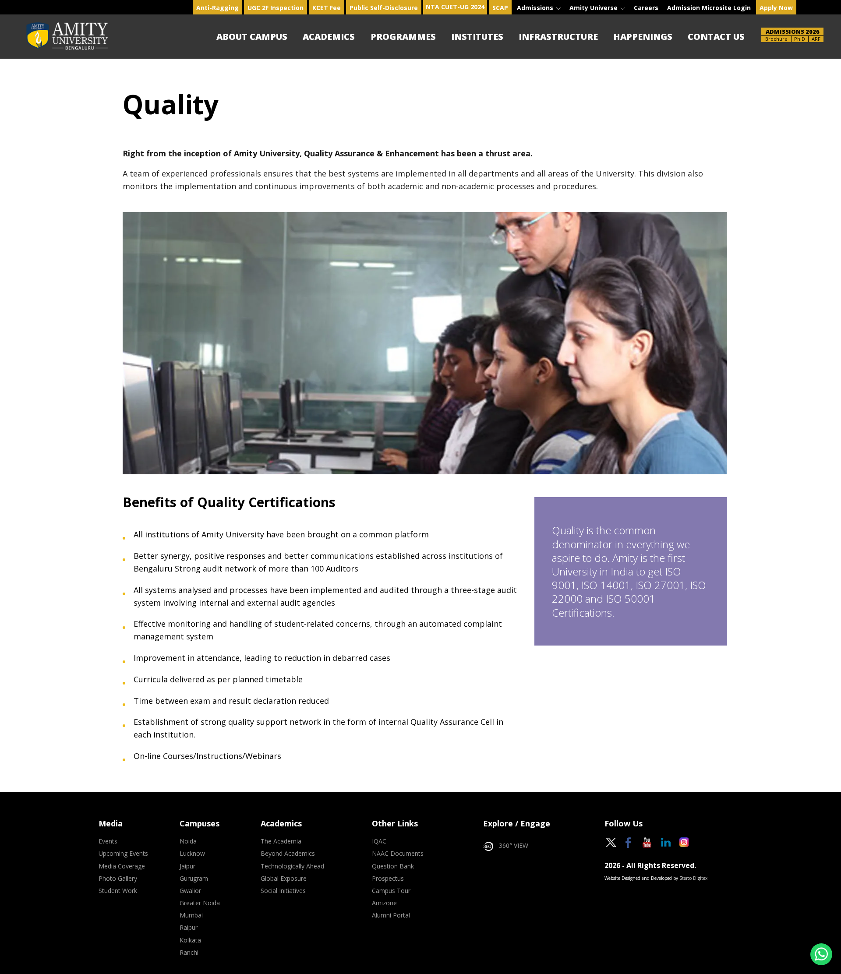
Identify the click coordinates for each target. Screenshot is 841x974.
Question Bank (393, 866)
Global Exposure (284, 878)
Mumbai (191, 915)
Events (108, 841)
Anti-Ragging (217, 8)
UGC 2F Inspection (275, 8)
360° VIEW (513, 846)
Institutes (477, 36)
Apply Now (776, 8)
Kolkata (190, 940)
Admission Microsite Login (709, 8)
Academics (329, 36)
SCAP (500, 8)
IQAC (379, 841)
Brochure (776, 38)
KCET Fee (326, 8)
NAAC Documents (398, 854)
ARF (816, 38)
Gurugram (194, 878)
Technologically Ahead (292, 866)
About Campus (251, 36)
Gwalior (190, 891)
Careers (646, 8)
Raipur (189, 928)
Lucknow (192, 854)
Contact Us (716, 36)
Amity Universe (594, 8)
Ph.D (799, 38)
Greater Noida (200, 903)
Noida (188, 841)
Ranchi (189, 952)
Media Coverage (122, 866)
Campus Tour (391, 891)
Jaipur (187, 866)
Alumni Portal (391, 915)
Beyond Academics (288, 854)
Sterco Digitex (693, 878)
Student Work (118, 891)
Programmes (403, 36)
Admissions (536, 8)
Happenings (642, 36)
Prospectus (388, 878)
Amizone (384, 903)
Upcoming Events (123, 854)
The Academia (281, 841)
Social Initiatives (283, 891)
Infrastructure (558, 36)
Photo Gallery (118, 878)
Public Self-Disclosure (384, 8)
